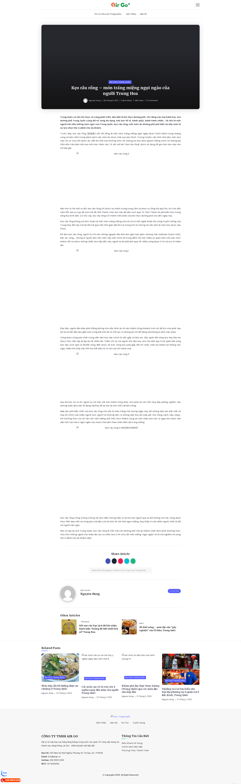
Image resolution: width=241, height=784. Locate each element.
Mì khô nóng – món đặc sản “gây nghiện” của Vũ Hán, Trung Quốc (157, 629)
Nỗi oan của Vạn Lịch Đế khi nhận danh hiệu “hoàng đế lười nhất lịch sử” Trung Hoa (98, 628)
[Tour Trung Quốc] (120, 4)
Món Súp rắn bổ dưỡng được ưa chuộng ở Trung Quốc (59, 687)
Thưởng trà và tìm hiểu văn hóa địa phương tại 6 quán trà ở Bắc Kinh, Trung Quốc (180, 692)
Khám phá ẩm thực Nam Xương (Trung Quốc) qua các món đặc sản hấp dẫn (140, 688)
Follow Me (174, 591)
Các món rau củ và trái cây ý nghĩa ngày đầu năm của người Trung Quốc (100, 689)
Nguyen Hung (95, 100)
